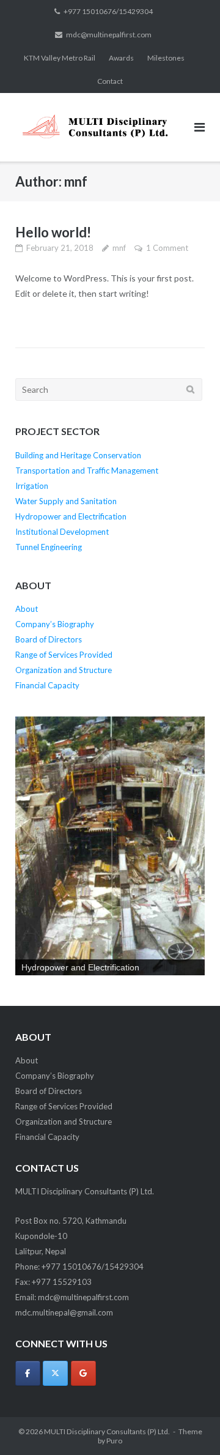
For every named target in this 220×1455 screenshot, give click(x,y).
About (26, 609)
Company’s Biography (54, 624)
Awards (121, 57)
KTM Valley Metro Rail (59, 57)
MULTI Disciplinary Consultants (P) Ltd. (107, 1431)
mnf (119, 248)
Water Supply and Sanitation (66, 501)
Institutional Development (62, 532)
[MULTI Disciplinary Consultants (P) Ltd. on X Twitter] (55, 1373)
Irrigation (31, 486)
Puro (114, 1440)
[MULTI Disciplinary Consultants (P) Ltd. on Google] (83, 1373)
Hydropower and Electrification (71, 516)
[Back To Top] (190, 1426)
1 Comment (167, 248)
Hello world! (53, 232)
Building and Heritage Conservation (78, 455)
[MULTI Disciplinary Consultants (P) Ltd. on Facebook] (27, 1373)
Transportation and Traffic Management (86, 470)
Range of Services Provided (63, 655)
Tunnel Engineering (48, 547)
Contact (110, 81)
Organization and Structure (63, 670)
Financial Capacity (47, 685)
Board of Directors (48, 639)
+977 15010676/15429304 (108, 11)
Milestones (166, 57)
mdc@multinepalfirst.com (109, 34)
